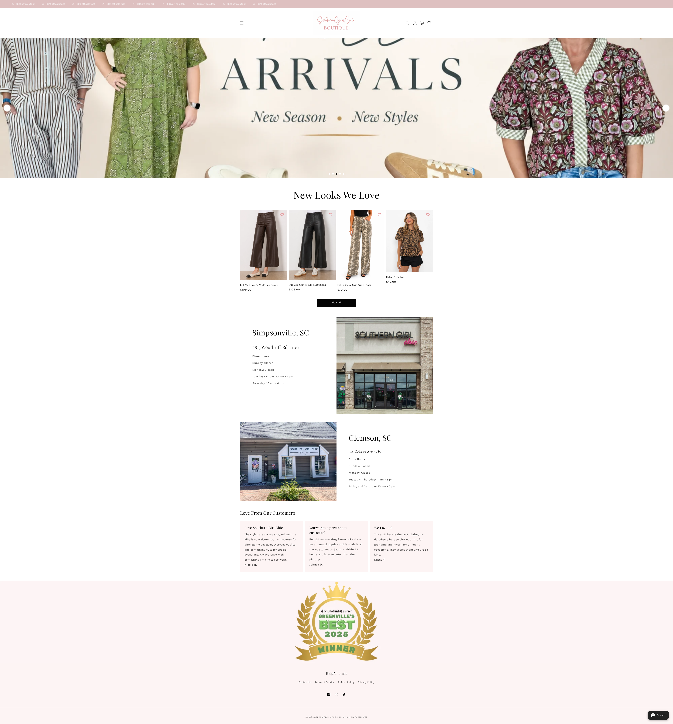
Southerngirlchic (321, 717)
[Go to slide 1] (329, 174)
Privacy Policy (366, 682)
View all (336, 302)
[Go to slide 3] (336, 174)
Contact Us (305, 682)
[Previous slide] (7, 108)
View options (263, 272)
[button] (242, 23)
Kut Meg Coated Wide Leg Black (307, 284)
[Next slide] (665, 108)
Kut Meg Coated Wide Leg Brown (259, 284)
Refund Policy (346, 682)
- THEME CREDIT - (339, 717)
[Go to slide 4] (340, 174)
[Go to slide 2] (333, 174)
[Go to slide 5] (343, 174)
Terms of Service (325, 682)
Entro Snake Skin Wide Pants (354, 284)
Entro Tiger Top (395, 276)
